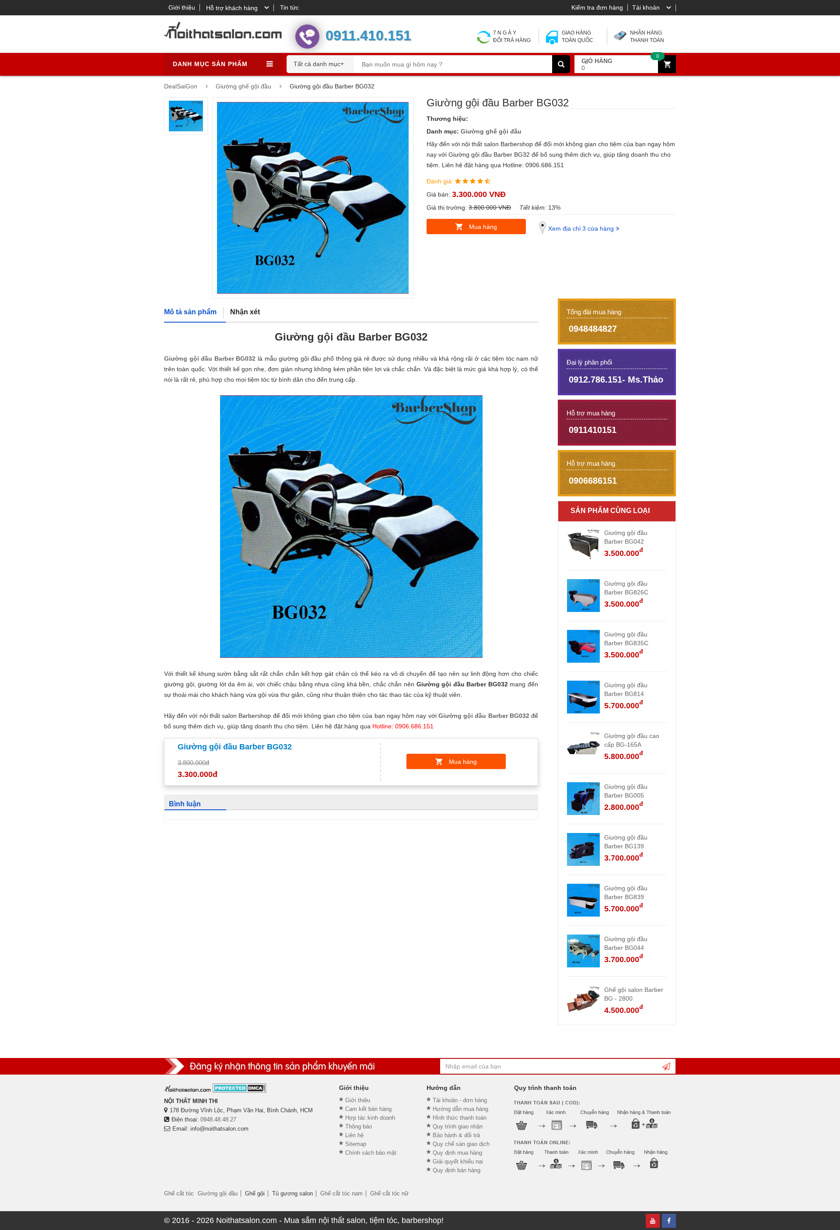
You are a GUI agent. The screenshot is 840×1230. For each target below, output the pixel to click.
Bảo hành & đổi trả (456, 1135)
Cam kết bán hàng (368, 1109)
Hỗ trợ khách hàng (232, 7)
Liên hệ (354, 1135)
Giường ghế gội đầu (491, 131)
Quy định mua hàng (457, 1152)
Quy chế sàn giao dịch (461, 1144)
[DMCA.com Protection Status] (239, 1088)
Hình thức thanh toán (459, 1117)
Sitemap (355, 1144)
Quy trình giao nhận (458, 1126)
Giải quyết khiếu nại (458, 1161)
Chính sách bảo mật (370, 1152)
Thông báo (358, 1126)
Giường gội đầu (218, 1193)
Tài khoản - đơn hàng (460, 1100)
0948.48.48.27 (218, 1119)
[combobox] (320, 61)
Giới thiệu (181, 7)
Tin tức (289, 7)
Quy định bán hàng (456, 1170)
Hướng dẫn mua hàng (460, 1109)
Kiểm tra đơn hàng (597, 7)
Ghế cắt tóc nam (341, 1193)
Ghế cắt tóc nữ (389, 1193)
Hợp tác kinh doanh (370, 1117)
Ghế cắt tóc (179, 1193)
